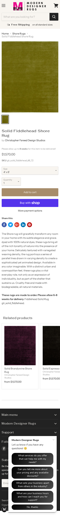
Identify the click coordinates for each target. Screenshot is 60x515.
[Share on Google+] (16, 224)
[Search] (54, 17)
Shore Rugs (19, 33)
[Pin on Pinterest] (29, 224)
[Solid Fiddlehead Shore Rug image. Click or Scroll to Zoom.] (30, 76)
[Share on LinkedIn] (23, 224)
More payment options (30, 210)
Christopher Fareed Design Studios (25, 140)
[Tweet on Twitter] (10, 224)
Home (5, 33)
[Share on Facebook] (4, 224)
